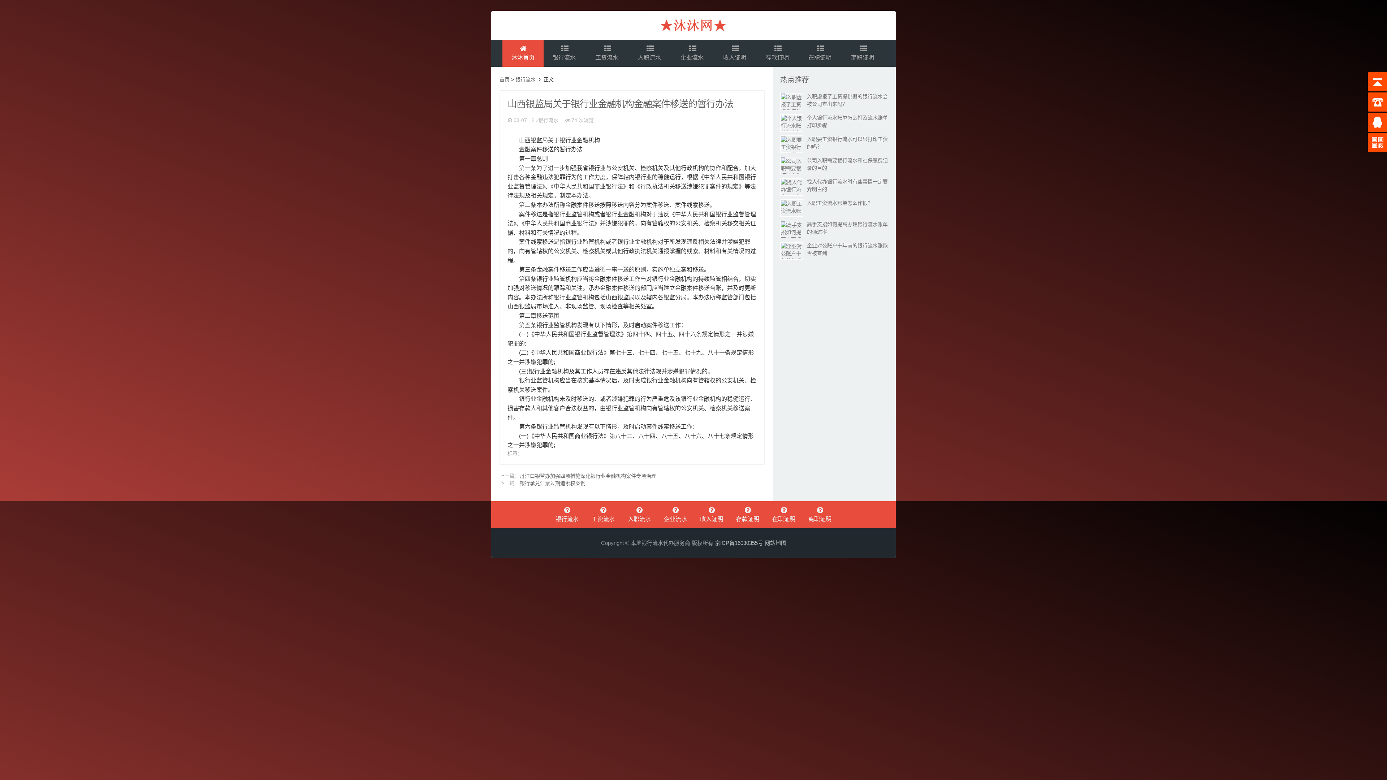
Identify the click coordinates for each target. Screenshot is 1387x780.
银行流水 (565, 58)
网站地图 (775, 543)
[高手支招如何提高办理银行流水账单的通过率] (791, 229)
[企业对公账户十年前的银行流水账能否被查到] (791, 251)
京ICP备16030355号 (739, 543)
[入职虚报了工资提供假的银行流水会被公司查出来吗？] (791, 101)
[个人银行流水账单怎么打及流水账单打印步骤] (791, 123)
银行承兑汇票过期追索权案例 (553, 483)
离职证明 (863, 58)
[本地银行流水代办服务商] (693, 25)
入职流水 (650, 58)
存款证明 (778, 58)
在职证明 (820, 58)
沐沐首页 (523, 58)
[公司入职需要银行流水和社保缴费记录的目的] (791, 165)
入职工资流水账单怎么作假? (838, 203)
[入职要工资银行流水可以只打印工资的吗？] (791, 144)
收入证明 (735, 58)
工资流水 (607, 58)
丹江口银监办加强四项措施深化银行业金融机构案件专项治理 (588, 476)
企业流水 (692, 58)
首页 (505, 79)
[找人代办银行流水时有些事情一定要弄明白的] (791, 187)
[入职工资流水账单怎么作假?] (791, 208)
